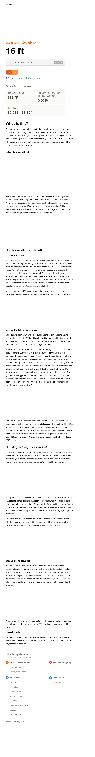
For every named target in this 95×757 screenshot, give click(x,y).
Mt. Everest (45, 424)
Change (58, 62)
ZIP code (13, 700)
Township (14, 687)
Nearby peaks (35, 78)
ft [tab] (9, 72)
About (8, 721)
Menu (11, 5)
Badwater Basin (63, 437)
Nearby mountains (18, 671)
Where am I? (15, 677)
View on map (15, 78)
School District (16, 691)
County (13, 682)
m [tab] (15, 72)
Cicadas (13, 710)
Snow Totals (58, 677)
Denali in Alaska (27, 437)
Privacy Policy (19, 721)
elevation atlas (17, 637)
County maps (15, 714)
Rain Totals (57, 682)
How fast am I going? (62, 662)
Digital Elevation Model (43, 338)
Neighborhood (16, 696)
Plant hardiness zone (19, 705)
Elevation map (16, 667)
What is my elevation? (21, 42)
